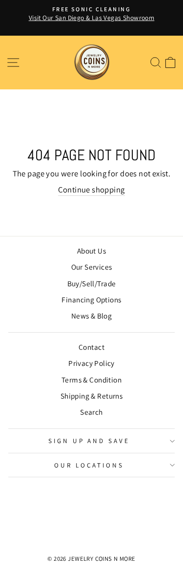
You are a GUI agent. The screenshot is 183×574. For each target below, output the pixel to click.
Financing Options (91, 299)
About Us (91, 250)
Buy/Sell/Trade (91, 283)
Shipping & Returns (91, 396)
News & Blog (91, 315)
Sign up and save (89, 440)
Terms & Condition (91, 379)
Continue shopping (91, 189)
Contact (91, 347)
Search (91, 412)
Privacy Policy (91, 363)
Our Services (91, 267)
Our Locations (89, 465)
